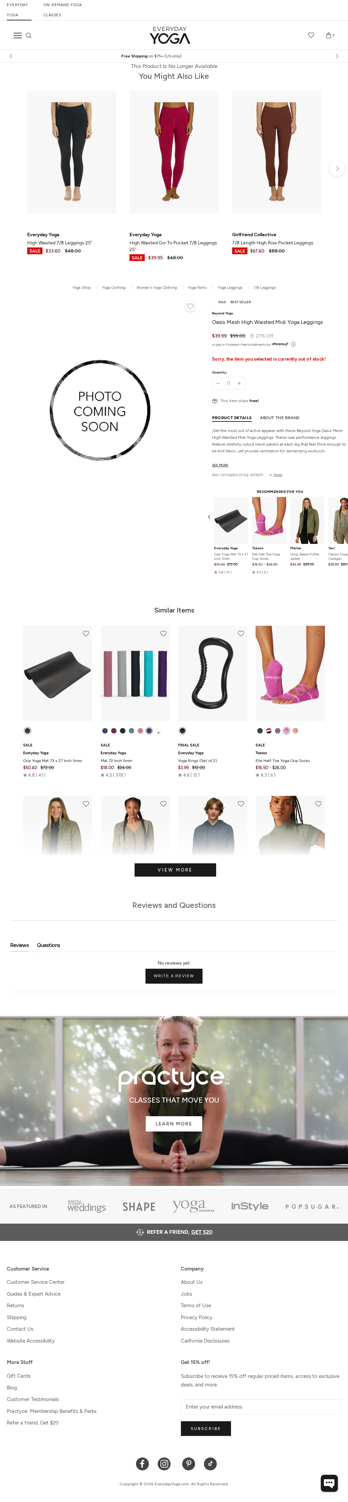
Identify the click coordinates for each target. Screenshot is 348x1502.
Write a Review (178, 978)
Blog (12, 1388)
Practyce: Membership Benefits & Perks (52, 1411)
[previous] (11, 56)
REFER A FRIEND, (179, 1232)
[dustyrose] (140, 730)
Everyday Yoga (226, 548)
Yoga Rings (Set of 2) (197, 757)
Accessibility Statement (208, 1329)
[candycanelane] (269, 730)
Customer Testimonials (33, 1399)
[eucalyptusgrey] (131, 730)
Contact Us (20, 1329)
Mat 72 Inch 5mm (116, 757)
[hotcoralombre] (295, 730)
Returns (15, 1305)
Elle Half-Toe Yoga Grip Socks (266, 556)
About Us (192, 1282)
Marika (295, 548)
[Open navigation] (18, 35)
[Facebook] (142, 1463)
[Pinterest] (188, 1463)
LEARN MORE (174, 1124)
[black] (27, 730)
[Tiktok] (210, 1463)
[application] (329, 1483)
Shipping (17, 1317)
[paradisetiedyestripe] (286, 730)
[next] (336, 56)
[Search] (29, 35)
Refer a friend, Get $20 (33, 1423)
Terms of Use (196, 1305)
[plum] (149, 730)
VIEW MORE (175, 870)
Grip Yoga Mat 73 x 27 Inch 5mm (231, 556)
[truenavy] (105, 730)
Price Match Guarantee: (174, 56)
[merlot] (114, 730)
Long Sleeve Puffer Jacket (304, 556)
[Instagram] (166, 1463)
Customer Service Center (36, 1282)
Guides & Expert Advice (33, 1294)
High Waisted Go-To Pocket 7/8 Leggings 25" (173, 242)
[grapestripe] (277, 730)
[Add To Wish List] (190, 307)
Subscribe (206, 1428)
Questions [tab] (48, 947)
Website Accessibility (31, 1341)
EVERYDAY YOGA (17, 10)
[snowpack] (260, 730)
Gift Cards (19, 1376)
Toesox (257, 548)
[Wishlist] (311, 35)
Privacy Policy (196, 1317)
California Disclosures (205, 1341)
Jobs (186, 1294)
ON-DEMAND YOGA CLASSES (63, 10)
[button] (223, 572)
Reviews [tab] (19, 947)
